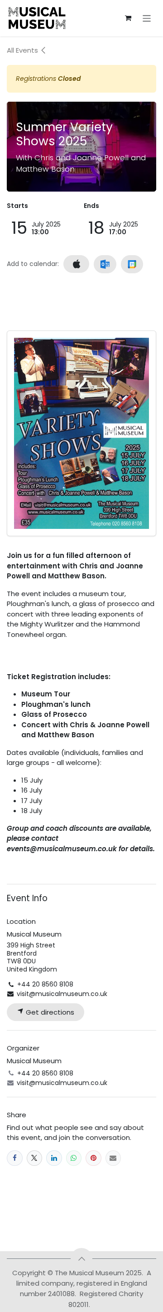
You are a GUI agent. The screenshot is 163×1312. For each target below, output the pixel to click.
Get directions (49, 1012)
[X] (35, 1158)
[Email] (113, 1158)
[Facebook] (15, 1158)
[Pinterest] (93, 1158)
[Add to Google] (132, 264)
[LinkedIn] (54, 1158)
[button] (81, 1259)
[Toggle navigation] (147, 18)
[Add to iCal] (76, 264)
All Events (23, 50)
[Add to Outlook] (105, 264)
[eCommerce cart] (128, 18)
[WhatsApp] (74, 1158)
